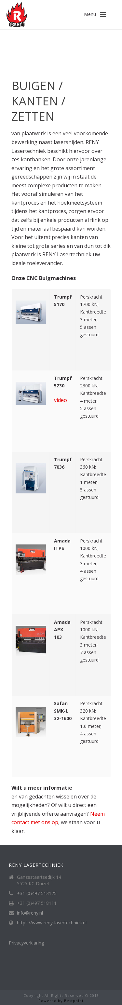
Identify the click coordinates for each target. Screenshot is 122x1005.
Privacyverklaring (26, 943)
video (60, 400)
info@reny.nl (30, 913)
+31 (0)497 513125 (37, 893)
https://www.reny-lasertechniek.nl (52, 923)
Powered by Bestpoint (61, 1000)
